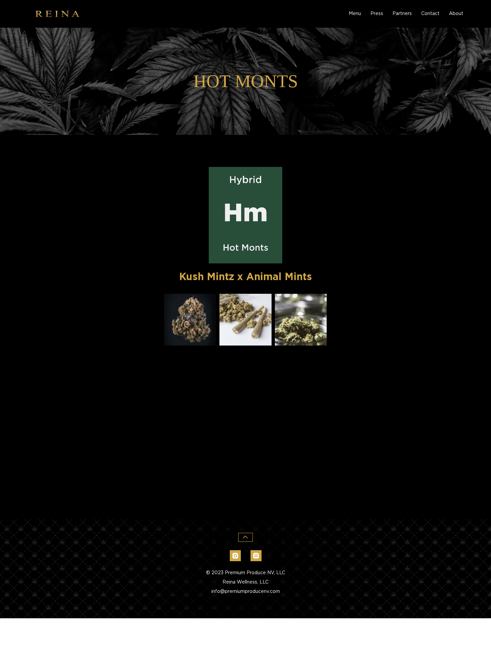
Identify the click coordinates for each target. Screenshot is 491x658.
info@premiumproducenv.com (245, 591)
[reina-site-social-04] (235, 555)
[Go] (245, 537)
